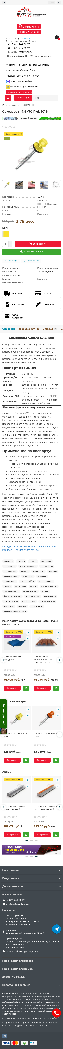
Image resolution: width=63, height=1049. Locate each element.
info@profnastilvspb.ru (20, 52)
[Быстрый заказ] (26, 688)
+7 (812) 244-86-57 (20, 44)
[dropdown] (4, 2)
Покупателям (11, 878)
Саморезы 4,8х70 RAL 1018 (31, 338)
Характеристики (29, 328)
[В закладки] (28, 632)
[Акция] (31, 118)
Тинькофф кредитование (24, 86)
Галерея (36, 75)
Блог (32, 70)
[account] (59, 2)
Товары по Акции (29, 32)
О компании (13, 64)
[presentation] (3, 660)
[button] (26, 840)
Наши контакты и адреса (19, 92)
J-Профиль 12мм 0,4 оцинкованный (15, 807)
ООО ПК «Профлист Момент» (47, 205)
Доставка (43, 64)
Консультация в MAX (21, 81)
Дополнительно (12, 886)
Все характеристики (13, 282)
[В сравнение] (28, 638)
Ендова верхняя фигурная (12, 658)
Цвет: (5, 228)
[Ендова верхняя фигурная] (16, 641)
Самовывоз (12, 70)
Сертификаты (29, 64)
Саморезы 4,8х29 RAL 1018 (15, 735)
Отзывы (49, 328)
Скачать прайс (30, 27)
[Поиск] (55, 97)
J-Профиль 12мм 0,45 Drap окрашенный (45, 807)
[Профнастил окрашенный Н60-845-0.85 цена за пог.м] (46, 641)
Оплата (24, 70)
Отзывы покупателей (18, 75)
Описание (8, 328)
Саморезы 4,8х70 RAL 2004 (45, 735)
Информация (10, 870)
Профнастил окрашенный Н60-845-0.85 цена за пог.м (46, 659)
